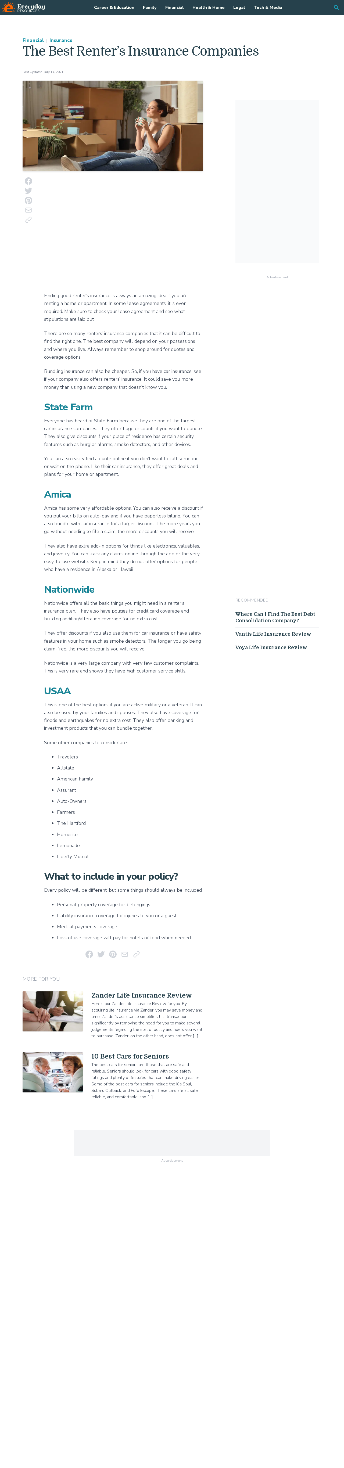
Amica (57, 494)
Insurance (61, 40)
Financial (174, 7)
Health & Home (208, 7)
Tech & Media (268, 7)
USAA (57, 691)
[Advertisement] (123, 232)
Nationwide (69, 589)
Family (150, 7)
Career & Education (114, 7)
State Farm (68, 407)
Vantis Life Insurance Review (273, 634)
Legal (239, 7)
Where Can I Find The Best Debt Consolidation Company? (275, 617)
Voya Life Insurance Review (271, 647)
